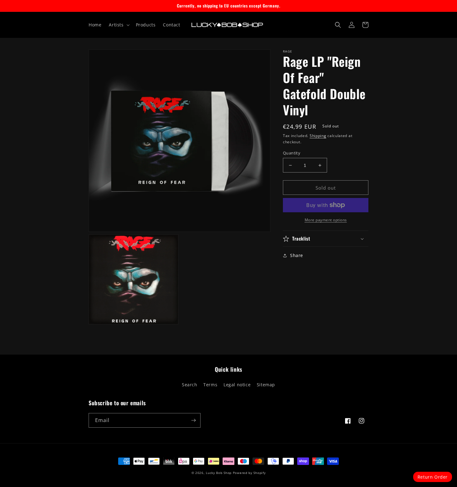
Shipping (318, 135)
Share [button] (296, 255)
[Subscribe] (193, 420)
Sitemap (266, 385)
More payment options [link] (326, 220)
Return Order (433, 477)
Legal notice (237, 385)
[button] (118, 24)
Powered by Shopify (249, 473)
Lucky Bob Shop (219, 473)
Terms (210, 385)
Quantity (291, 153)
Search (189, 385)
